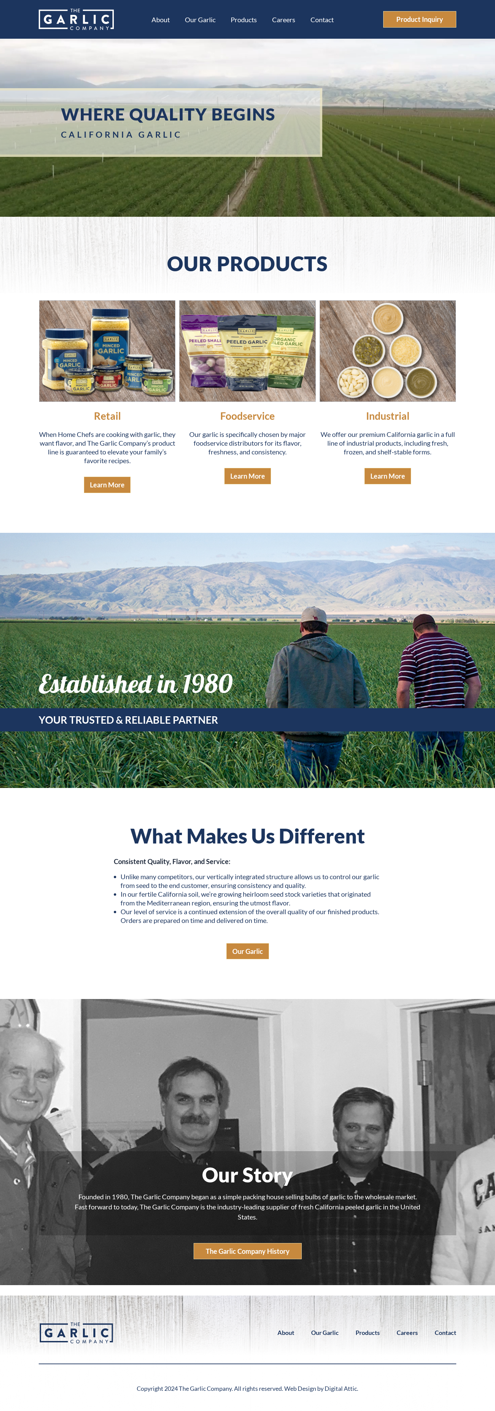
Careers (283, 19)
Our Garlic (200, 19)
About (161, 19)
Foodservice (247, 416)
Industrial (387, 416)
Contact (322, 19)
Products (244, 19)
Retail (107, 416)
